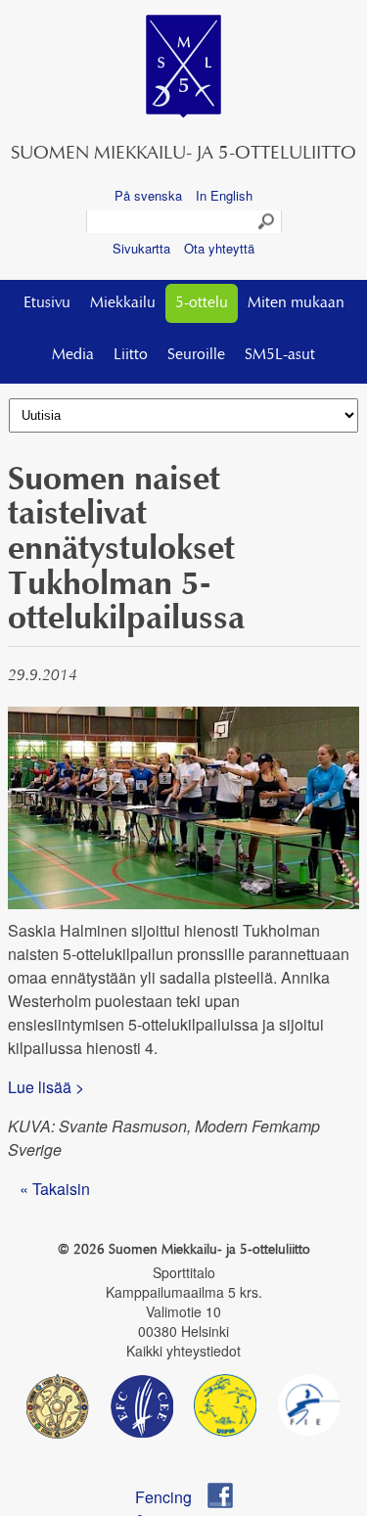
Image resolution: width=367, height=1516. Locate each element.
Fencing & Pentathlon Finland (172, 1497)
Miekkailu (123, 303)
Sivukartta (141, 248)
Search (267, 222)
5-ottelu (201, 303)
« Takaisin (55, 1188)
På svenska (148, 195)
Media (73, 355)
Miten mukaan (296, 303)
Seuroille (196, 355)
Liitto (131, 355)
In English (224, 195)
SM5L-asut (280, 355)
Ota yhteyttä (219, 248)
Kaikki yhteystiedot (183, 1350)
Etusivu (46, 303)
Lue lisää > (48, 1087)
